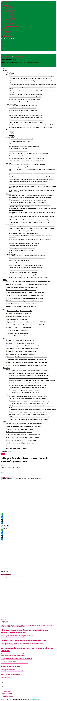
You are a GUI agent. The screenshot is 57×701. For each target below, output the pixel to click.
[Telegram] (28, 518)
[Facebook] (28, 516)
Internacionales (10, 23)
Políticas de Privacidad (8, 696)
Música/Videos (7, 31)
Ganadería (8, 22)
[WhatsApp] (28, 514)
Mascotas (11, 16)
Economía (8, 20)
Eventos (5, 28)
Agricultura (8, 6)
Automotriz (11, 7)
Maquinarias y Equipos (11, 26)
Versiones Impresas (7, 693)
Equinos (11, 14)
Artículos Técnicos (10, 19)
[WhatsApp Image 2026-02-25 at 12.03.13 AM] (16, 617)
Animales (8, 11)
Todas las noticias (7, 691)
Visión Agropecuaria (5, 477)
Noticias (5, 5)
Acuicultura (11, 12)
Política (5, 27)
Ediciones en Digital (8, 36)
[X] (28, 520)
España (10, 24)
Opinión (5, 30)
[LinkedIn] (28, 523)
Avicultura (11, 15)
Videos (8, 34)
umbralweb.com (36, 699)
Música (8, 32)
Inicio (4, 3)
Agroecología (9, 9)
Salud (4, 35)
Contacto (5, 695)
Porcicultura (12, 18)
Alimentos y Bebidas (11, 10)
